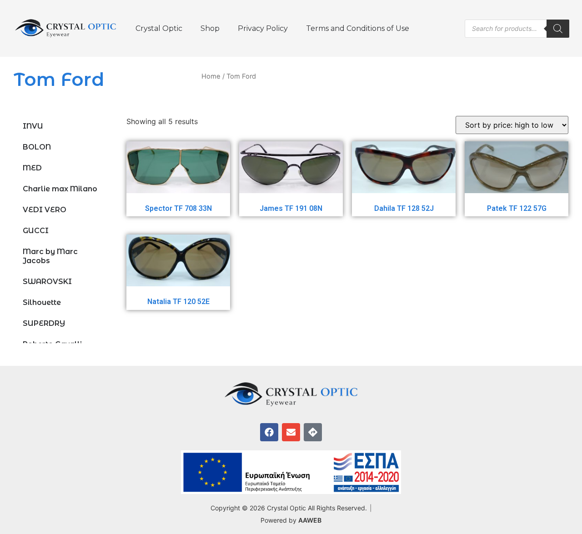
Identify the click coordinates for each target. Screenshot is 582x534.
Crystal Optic (158, 28)
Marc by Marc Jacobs (50, 256)
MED (32, 168)
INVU (33, 126)
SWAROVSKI (47, 281)
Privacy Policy (263, 28)
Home (211, 76)
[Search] (558, 29)
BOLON (37, 147)
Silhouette (42, 302)
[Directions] (313, 432)
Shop (210, 28)
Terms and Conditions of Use (357, 28)
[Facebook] (269, 432)
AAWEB (309, 520)
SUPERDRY (44, 323)
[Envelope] (291, 432)
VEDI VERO (44, 209)
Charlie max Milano (60, 189)
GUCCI (36, 230)
